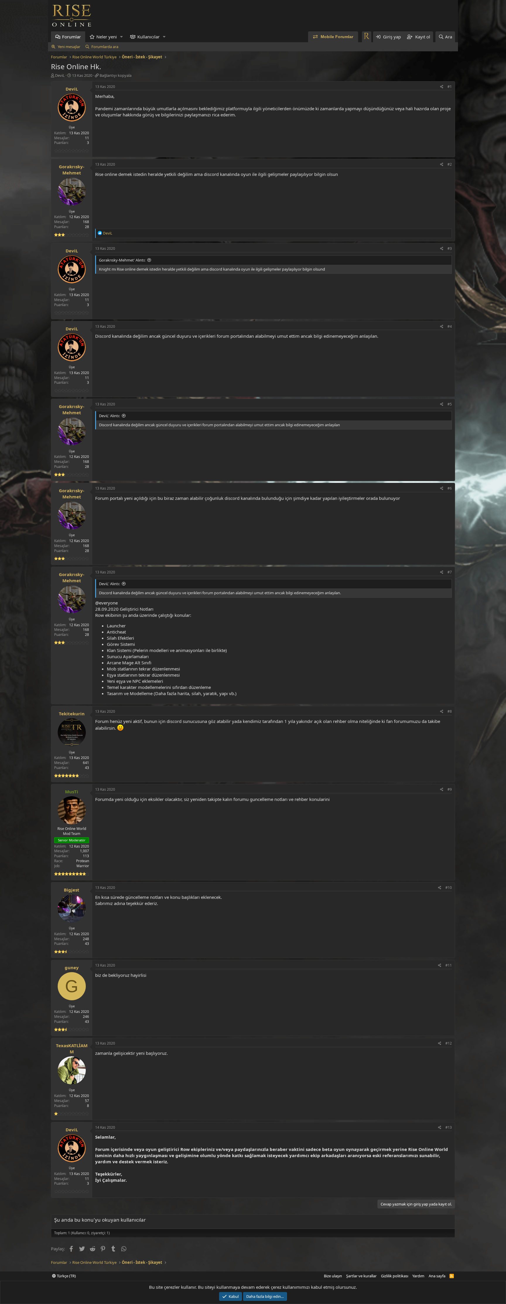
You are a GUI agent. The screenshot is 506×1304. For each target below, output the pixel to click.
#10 (448, 887)
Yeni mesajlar (69, 46)
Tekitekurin (72, 713)
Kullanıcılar (148, 37)
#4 (449, 326)
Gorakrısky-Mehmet (71, 170)
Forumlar (71, 37)
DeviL (60, 75)
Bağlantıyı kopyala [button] (115, 75)
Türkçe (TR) (66, 1275)
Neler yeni (106, 37)
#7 (449, 572)
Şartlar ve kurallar (361, 1275)
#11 (448, 965)
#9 (449, 789)
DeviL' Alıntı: (109, 415)
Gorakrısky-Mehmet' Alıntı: (122, 260)
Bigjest (71, 890)
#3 (449, 248)
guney (72, 967)
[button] (121, 36)
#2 (449, 164)
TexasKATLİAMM (72, 1048)
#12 (448, 1043)
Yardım (418, 1275)
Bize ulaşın (333, 1275)
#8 (449, 711)
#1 (449, 86)
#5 (449, 404)
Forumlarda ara (104, 46)
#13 (448, 1127)
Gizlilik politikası (394, 1275)
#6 (449, 488)
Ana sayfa (437, 1275)
